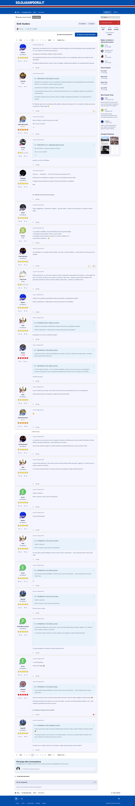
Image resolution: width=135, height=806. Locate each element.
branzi (23, 236)
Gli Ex (35, 29)
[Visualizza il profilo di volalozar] (23, 173)
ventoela (22, 81)
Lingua (17, 803)
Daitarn (23, 52)
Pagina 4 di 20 (60, 40)
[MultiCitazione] (33, 67)
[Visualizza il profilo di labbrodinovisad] (23, 119)
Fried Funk (23, 279)
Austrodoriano (23, 256)
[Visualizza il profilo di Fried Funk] (23, 274)
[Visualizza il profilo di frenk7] (23, 207)
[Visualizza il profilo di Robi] (23, 320)
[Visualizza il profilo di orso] (17, 29)
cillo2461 (23, 689)
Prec (20, 40)
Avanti (49, 40)
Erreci (23, 497)
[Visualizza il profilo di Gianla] (23, 347)
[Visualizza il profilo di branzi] (23, 230)
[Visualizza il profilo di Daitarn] (23, 47)
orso (22, 29)
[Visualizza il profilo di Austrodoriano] (23, 251)
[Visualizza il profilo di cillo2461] (23, 684)
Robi (23, 325)
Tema (23, 803)
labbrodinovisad (23, 124)
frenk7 (23, 213)
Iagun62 (23, 599)
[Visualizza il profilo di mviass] (23, 142)
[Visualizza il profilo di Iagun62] (23, 593)
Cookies (44, 803)
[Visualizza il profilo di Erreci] (23, 492)
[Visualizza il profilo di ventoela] (23, 76)
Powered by (113, 803)
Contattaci (38, 803)
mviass (23, 147)
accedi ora (49, 764)
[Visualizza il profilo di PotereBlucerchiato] (23, 621)
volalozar (23, 178)
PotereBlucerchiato (23, 626)
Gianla (23, 353)
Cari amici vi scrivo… (107, 22)
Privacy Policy (30, 803)
